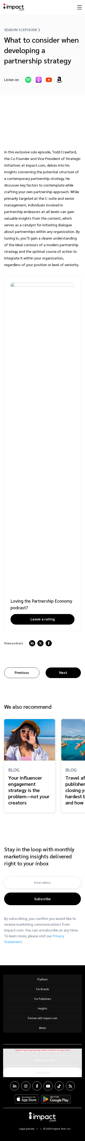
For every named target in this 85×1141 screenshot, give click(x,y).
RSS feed (70, 1086)
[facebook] (49, 643)
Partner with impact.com (42, 1018)
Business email (44, 1060)
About (42, 1028)
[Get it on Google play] (56, 1099)
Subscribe (42, 898)
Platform (42, 979)
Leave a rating (43, 619)
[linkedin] (32, 643)
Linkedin (14, 1086)
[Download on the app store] (26, 1099)
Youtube (48, 1086)
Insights (42, 1008)
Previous (22, 672)
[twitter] (40, 643)
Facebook (37, 1086)
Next (63, 672)
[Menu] (79, 7)
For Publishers (42, 998)
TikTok (59, 1086)
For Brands (42, 989)
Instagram (25, 1086)
